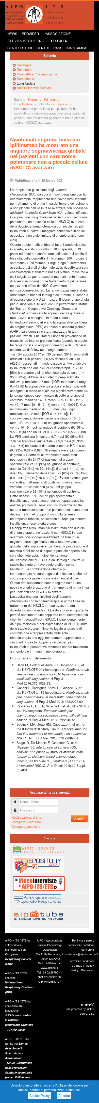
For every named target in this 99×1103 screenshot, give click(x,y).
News (12, 33)
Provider (30, 33)
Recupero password (25, 826)
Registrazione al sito (26, 817)
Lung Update (26, 83)
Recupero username (26, 821)
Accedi (79, 818)
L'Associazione (57, 33)
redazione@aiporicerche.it (81, 954)
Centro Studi (19, 47)
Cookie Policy (39, 1095)
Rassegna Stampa (69, 47)
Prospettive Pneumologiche (37, 74)
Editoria (59, 40)
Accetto (64, 1095)
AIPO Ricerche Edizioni (34, 88)
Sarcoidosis (25, 78)
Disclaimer (87, 970)
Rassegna (24, 65)
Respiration (25, 69)
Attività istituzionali (26, 40)
